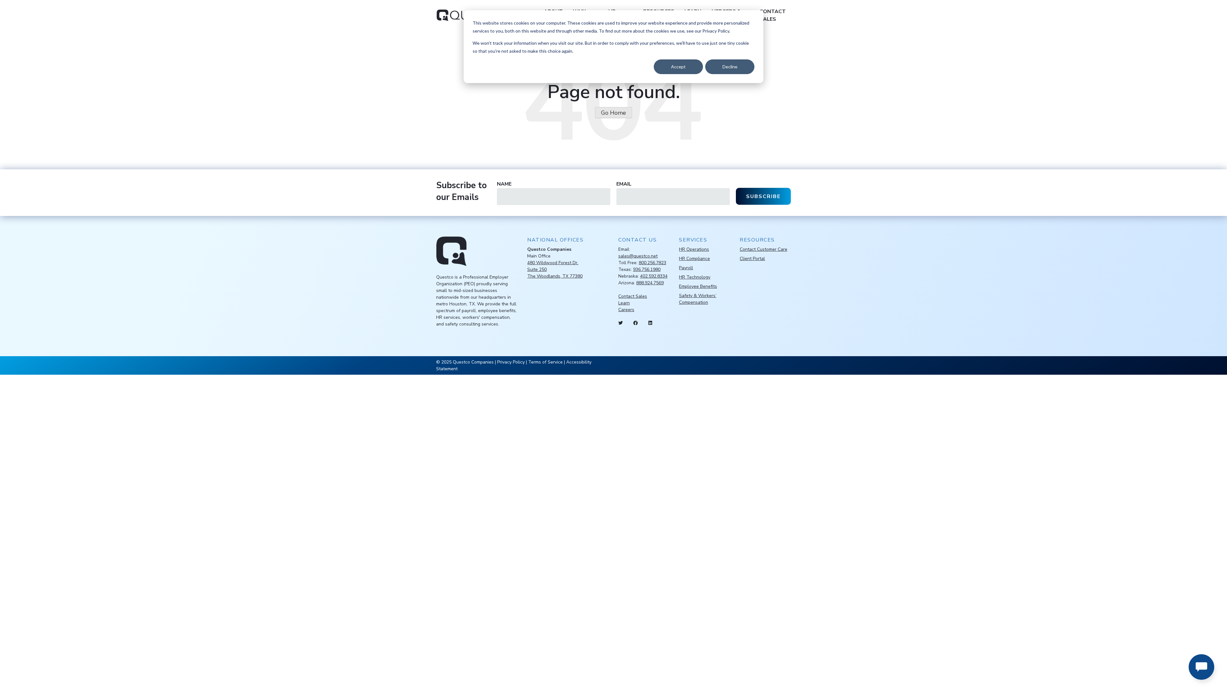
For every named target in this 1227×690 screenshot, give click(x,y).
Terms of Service (545, 362)
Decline (729, 66)
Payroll (686, 268)
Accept (678, 66)
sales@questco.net (638, 256)
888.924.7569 (650, 283)
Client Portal (752, 259)
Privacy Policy (511, 362)
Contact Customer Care (763, 249)
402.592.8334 (654, 276)
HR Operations (694, 249)
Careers (626, 310)
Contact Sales (773, 15)
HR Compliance (694, 259)
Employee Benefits (698, 286)
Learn (624, 303)
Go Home (613, 113)
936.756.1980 (646, 269)
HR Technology (694, 277)
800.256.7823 (652, 263)
